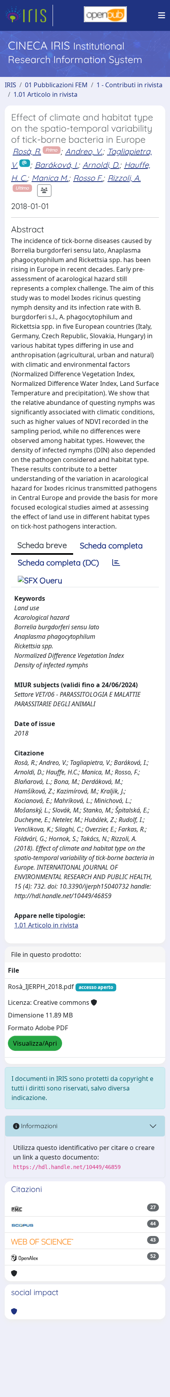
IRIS (10, 84)
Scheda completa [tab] (111, 545)
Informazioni (38, 1126)
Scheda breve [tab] (42, 545)
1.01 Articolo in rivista (45, 94)
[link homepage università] (105, 15)
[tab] (116, 562)
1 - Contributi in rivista (129, 84)
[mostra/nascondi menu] (161, 15)
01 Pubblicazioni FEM (56, 84)
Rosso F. (88, 178)
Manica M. (50, 178)
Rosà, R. (27, 151)
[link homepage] (29, 15)
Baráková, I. (56, 165)
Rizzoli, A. (124, 178)
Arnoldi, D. (101, 165)
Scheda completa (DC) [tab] (58, 562)
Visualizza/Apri (35, 1043)
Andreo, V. (83, 151)
